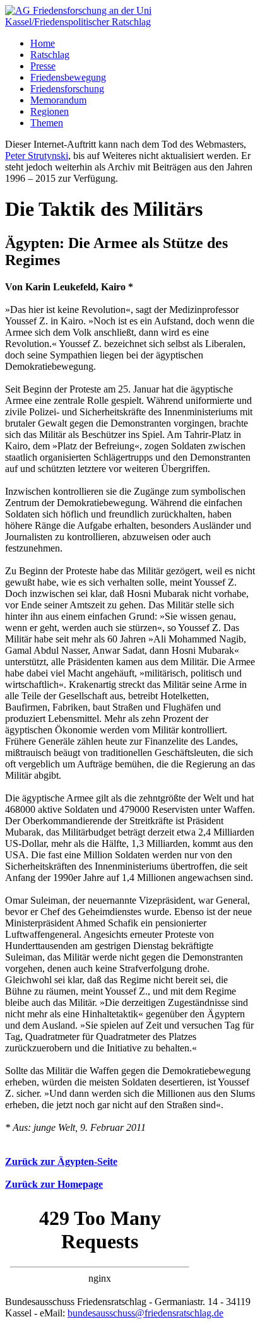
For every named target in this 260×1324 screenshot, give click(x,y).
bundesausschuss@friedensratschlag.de (145, 1313)
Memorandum (58, 100)
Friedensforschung (67, 88)
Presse (43, 66)
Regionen (49, 111)
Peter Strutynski (36, 155)
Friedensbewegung (68, 77)
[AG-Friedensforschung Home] (130, 21)
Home (42, 43)
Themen (46, 122)
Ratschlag (49, 54)
